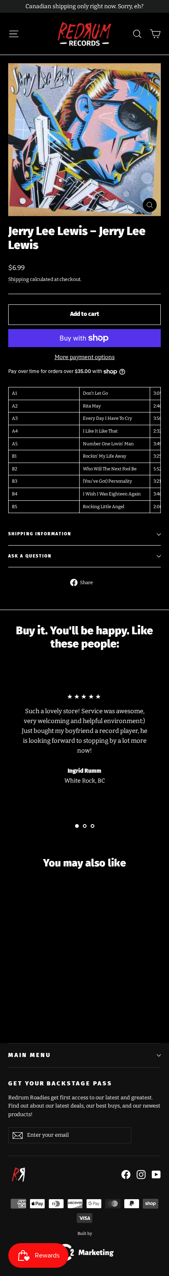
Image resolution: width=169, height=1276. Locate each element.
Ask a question (30, 556)
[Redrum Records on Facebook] (125, 1174)
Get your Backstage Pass (60, 1083)
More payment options (85, 357)
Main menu (29, 1055)
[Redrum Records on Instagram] (141, 1174)
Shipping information (39, 534)
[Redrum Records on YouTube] (156, 1174)
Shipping (18, 279)
